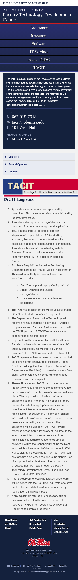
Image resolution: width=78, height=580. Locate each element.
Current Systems (17, 164)
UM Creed (37, 568)
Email (8, 528)
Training (13, 171)
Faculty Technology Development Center (37, 17)
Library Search (61, 528)
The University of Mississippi (25, 3)
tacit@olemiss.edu (28, 122)
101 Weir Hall (24, 127)
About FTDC (39, 59)
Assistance (39, 27)
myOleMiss (11, 524)
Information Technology (23, 10)
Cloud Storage (61, 532)
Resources (39, 35)
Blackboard (11, 520)
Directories (59, 524)
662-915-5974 (24, 139)
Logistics (13, 156)
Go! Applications (37, 520)
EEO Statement (13, 566)
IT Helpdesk (35, 524)
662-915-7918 (24, 116)
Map (56, 520)
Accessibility (50, 566)
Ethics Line (63, 566)
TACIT (39, 67)
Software (39, 43)
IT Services (39, 51)
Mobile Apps (35, 528)
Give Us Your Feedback (32, 566)
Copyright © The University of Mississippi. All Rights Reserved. (39, 571)
